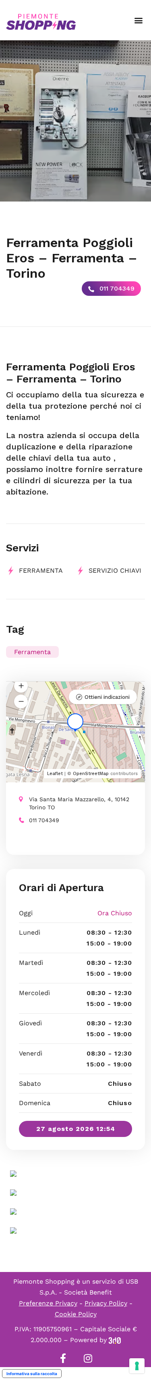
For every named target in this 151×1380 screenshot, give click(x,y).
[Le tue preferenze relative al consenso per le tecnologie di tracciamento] (137, 1366)
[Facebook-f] (63, 1358)
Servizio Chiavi (115, 570)
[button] (138, 20)
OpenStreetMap (91, 773)
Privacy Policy (106, 1303)
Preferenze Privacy (48, 1303)
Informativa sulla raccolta (31, 1373)
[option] (75, 121)
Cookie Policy (76, 1314)
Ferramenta (32, 652)
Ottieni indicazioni (107, 697)
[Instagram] (88, 1358)
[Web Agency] (115, 1340)
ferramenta (41, 570)
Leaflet (55, 773)
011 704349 (115, 288)
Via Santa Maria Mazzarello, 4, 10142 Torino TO (79, 803)
